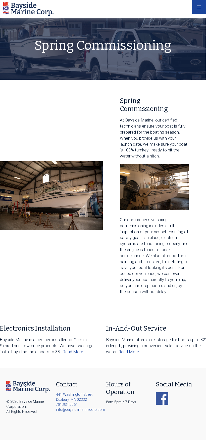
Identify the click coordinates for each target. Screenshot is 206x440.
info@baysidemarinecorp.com (77, 410)
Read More (73, 351)
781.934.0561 (67, 405)
